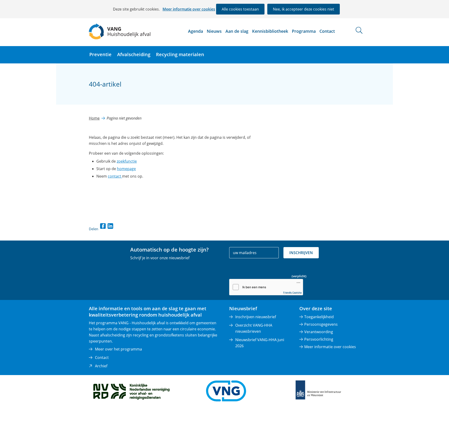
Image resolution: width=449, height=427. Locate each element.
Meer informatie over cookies (189, 9)
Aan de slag (236, 31)
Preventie (100, 54)
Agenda (195, 31)
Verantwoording (318, 331)
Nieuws (214, 31)
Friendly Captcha (292, 292)
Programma (304, 31)
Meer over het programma (118, 349)
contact (115, 176)
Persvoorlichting (318, 339)
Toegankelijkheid (319, 316)
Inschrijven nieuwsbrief (255, 316)
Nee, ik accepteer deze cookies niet (303, 9)
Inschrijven (301, 252)
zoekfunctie (127, 161)
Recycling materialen (180, 54)
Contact (327, 31)
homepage (126, 168)
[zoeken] (359, 30)
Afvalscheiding (133, 54)
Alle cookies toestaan (240, 9)
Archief (101, 366)
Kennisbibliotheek (270, 31)
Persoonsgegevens (321, 324)
